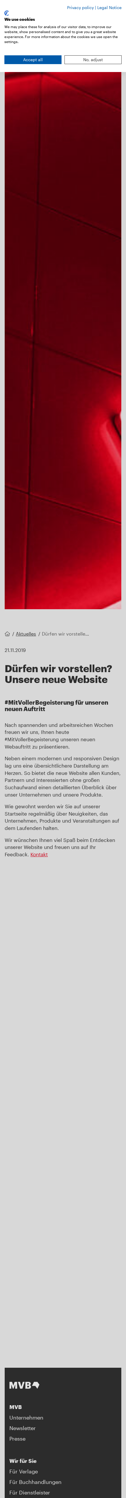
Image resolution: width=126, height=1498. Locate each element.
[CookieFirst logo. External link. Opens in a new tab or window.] (6, 13)
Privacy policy (80, 7)
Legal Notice (109, 7)
